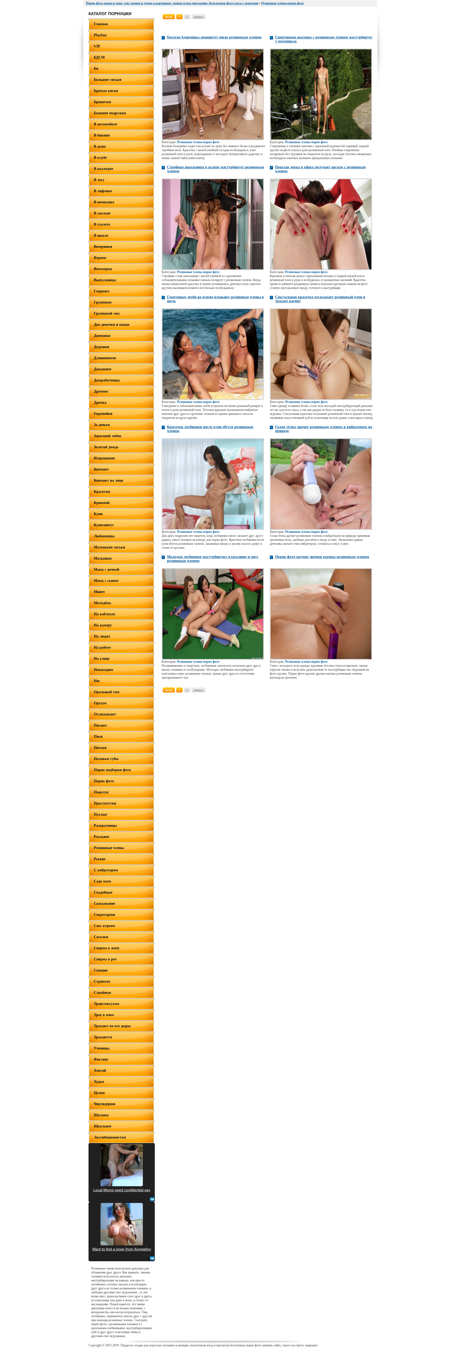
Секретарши (104, 915)
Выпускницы (105, 280)
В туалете (102, 224)
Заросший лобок (107, 436)
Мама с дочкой (106, 570)
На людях (102, 636)
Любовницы (104, 536)
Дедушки (101, 347)
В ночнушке (104, 202)
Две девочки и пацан (111, 325)
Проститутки (105, 803)
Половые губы (106, 759)
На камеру (103, 625)
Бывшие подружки (110, 113)
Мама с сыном (106, 581)
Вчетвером (103, 269)
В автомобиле (105, 124)
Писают (100, 725)
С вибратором (106, 870)
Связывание (104, 904)
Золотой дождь (106, 447)
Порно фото (104, 781)
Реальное (101, 837)
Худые (99, 1082)
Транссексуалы (106, 1004)
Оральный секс (107, 692)
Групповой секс (107, 313)
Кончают (101, 469)
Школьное (102, 1126)
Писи (98, 737)
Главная (101, 24)
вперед (198, 16)
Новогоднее (103, 670)
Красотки (102, 492)
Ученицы (101, 1048)
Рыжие (99, 859)
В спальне (102, 213)
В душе (100, 146)
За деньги (102, 425)
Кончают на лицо (108, 480)
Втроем (100, 258)
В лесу (99, 180)
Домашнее (102, 369)
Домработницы (107, 380)
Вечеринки (103, 247)
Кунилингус (104, 525)
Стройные (102, 993)
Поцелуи (101, 792)
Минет (99, 592)
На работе (102, 647)
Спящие (101, 970)
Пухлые (100, 814)
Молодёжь (102, 603)
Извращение (104, 458)
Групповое (103, 302)
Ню (97, 681)
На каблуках (104, 614)
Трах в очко (104, 1015)
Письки (100, 748)
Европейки (103, 414)
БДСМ (99, 57)
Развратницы (105, 826)
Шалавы (101, 1115)
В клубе (100, 158)
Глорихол (101, 291)
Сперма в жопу (107, 948)
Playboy (100, 35)
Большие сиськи (107, 80)
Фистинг (101, 1059)
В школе (101, 236)
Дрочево (101, 391)
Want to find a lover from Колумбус (121, 1249)
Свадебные (103, 892)
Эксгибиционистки (110, 1137)
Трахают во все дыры (112, 1026)
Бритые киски (106, 91)
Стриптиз (102, 981)
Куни (98, 514)
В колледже (103, 169)
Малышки (103, 558)
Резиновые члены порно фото (198, 142)
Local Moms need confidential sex (121, 1190)
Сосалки (101, 937)
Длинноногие (105, 358)
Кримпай (101, 503)
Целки (99, 1093)
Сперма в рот (105, 959)
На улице (101, 659)
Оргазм (100, 703)
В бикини (102, 135)
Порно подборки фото (112, 770)
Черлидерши (104, 1104)
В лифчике (103, 191)
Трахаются (103, 1037)
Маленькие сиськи (109, 547)
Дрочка (100, 403)
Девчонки (102, 336)
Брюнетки (102, 102)
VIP (97, 46)
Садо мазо (102, 881)
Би (96, 69)
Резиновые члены (109, 848)
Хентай (100, 1071)
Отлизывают (105, 714)
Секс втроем (104, 926)
